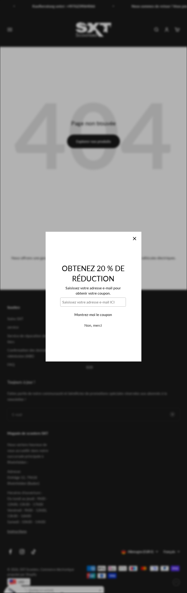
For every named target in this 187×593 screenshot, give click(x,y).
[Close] (134, 238)
